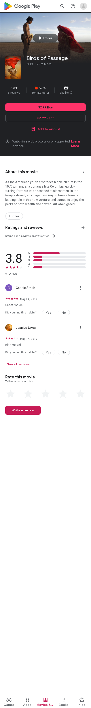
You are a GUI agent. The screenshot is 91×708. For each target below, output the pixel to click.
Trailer (45, 38)
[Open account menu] (83, 6)
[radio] (10, 394)
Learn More (75, 143)
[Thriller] (14, 216)
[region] (45, 90)
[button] (48, 312)
